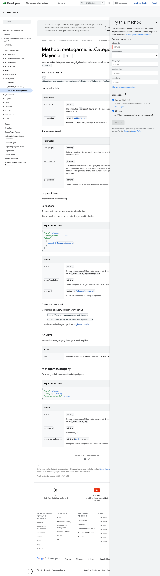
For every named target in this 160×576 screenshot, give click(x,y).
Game (59, 518)
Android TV (82, 536)
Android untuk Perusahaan (42, 528)
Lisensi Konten (105, 469)
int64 (77, 439)
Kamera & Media (63, 532)
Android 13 (102, 534)
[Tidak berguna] (89, 459)
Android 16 (102, 522)
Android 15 (102, 526)
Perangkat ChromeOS (86, 528)
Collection (79, 118)
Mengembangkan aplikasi (37, 3)
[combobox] (92, 3)
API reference (10, 12)
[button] (16, 39)
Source (39, 537)
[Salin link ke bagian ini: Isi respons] (57, 206)
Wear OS (81, 524)
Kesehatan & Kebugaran (62, 527)
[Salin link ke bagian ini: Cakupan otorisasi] (65, 304)
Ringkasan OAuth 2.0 (83, 324)
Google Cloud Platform (109, 559)
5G (58, 540)
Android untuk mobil (86, 532)
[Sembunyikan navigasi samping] (30, 571)
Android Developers (49, 40)
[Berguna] (85, 459)
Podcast (40, 549)
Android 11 (102, 542)
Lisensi (47, 570)
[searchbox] (17, 22)
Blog (38, 545)
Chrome (79, 559)
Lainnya (61, 3)
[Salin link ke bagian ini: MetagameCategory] (73, 369)
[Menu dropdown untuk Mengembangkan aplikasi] (51, 3)
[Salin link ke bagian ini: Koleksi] (54, 335)
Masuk (154, 3)
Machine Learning (64, 522)
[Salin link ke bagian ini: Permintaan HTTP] (65, 72)
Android (40, 523)
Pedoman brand (58, 570)
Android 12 (102, 538)
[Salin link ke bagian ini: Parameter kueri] (63, 131)
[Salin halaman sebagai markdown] (67, 56)
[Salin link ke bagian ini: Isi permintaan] (60, 193)
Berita (39, 541)
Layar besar (82, 520)
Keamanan (41, 533)
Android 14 (102, 530)
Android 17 (102, 518)
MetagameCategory (65, 243)
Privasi (59, 536)
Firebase (91, 559)
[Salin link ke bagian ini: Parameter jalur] (62, 88)
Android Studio (141, 3)
